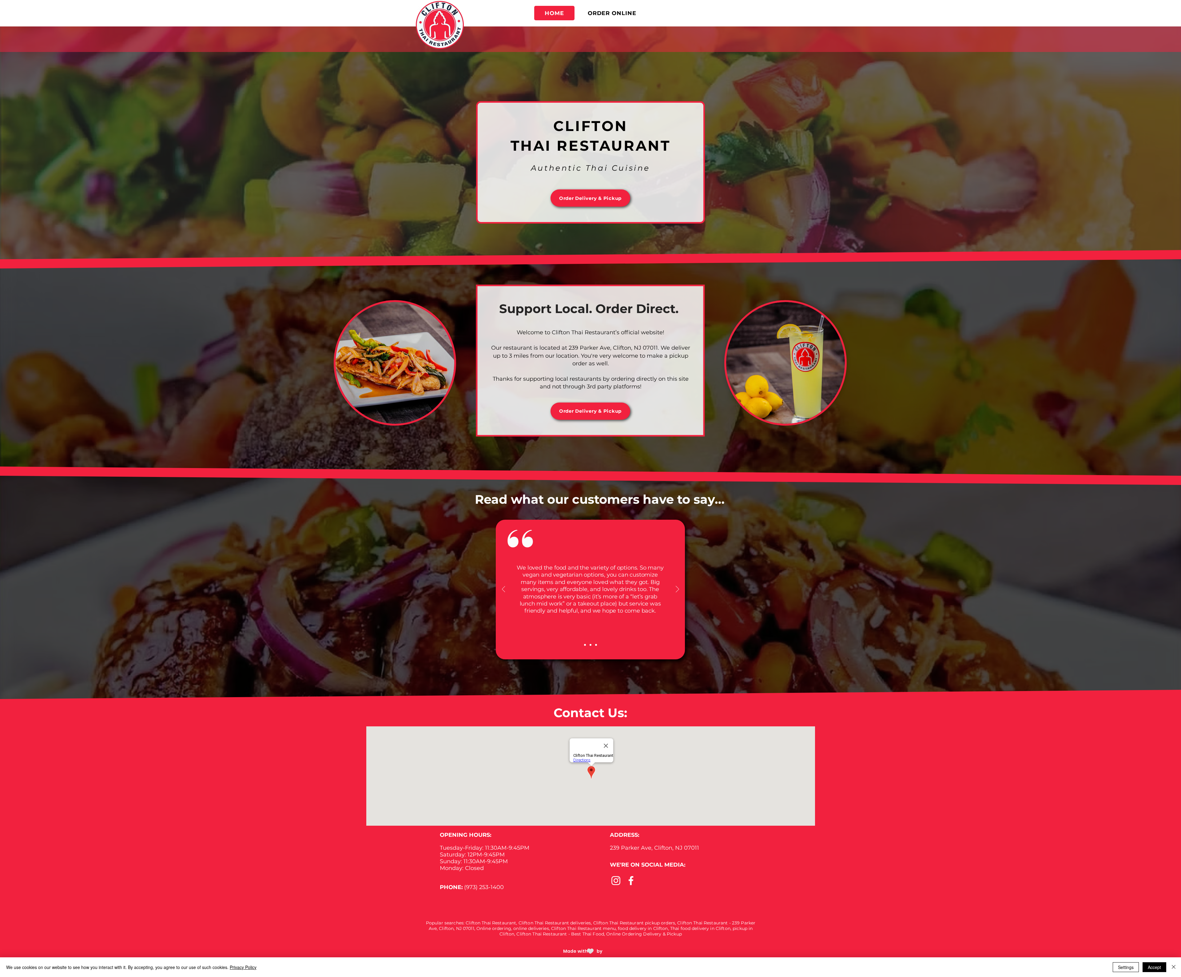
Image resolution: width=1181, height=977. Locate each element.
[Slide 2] (585, 645)
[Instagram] (616, 881)
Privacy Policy (243, 967)
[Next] (677, 589)
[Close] (1173, 967)
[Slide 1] (590, 645)
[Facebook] (631, 881)
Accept (1154, 967)
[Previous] (503, 589)
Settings (1126, 967)
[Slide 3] (596, 645)
